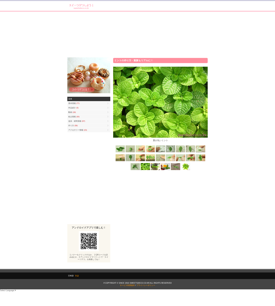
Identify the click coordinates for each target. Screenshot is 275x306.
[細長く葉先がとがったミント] (165, 170)
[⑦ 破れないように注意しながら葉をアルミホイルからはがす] (190, 152)
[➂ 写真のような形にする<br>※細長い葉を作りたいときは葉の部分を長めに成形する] (150, 152)
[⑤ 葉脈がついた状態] (170, 152)
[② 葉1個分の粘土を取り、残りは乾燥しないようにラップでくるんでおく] (140, 152)
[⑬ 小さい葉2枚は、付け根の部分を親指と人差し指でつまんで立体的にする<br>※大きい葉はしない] (170, 161)
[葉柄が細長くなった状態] (130, 161)
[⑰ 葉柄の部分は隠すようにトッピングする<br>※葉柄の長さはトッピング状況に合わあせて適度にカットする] (135, 170)
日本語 (71, 276)
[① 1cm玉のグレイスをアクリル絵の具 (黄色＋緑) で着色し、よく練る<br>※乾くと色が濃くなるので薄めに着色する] (130, 152)
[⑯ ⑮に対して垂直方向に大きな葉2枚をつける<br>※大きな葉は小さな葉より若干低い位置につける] (201, 161)
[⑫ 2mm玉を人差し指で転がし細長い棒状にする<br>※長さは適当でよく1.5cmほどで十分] (160, 161)
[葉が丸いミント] (145, 170)
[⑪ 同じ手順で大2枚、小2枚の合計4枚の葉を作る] (150, 161)
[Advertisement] (137, 34)
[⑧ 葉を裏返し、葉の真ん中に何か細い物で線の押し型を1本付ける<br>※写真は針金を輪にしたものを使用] (201, 152)
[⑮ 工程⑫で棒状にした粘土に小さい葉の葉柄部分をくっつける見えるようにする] (190, 161)
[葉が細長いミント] (155, 170)
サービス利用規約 (127, 285)
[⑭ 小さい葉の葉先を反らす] (180, 161)
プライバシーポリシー (145, 285)
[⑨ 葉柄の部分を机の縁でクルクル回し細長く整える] (120, 161)
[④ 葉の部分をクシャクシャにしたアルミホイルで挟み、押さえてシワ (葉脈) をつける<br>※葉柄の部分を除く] (160, 152)
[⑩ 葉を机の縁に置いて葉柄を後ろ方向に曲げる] (140, 161)
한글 (77, 276)
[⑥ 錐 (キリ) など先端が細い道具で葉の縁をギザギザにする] (180, 152)
